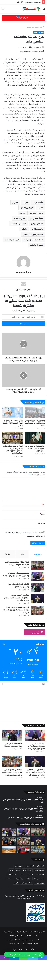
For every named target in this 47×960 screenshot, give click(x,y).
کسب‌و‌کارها (37, 229)
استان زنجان (27, 870)
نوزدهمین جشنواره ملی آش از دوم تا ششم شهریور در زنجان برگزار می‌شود (16, 610)
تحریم (14, 202)
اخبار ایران (37, 202)
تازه (22, 554)
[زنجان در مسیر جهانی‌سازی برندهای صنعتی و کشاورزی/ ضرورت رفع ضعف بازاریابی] (12, 438)
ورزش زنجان (39, 883)
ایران (25, 202)
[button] (24, 954)
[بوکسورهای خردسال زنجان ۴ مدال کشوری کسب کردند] (9, 841)
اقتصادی (17, 939)
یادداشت (12, 943)
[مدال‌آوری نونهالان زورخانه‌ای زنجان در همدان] (38, 849)
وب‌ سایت (41, 523)
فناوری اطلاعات (18, 223)
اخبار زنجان (30, 866)
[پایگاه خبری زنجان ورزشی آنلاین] (31, 8)
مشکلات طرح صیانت (33, 239)
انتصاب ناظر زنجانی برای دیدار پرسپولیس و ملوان (18, 585)
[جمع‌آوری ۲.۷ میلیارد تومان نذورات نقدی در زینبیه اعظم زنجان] (35, 412)
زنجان (28, 878)
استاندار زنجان (39, 870)
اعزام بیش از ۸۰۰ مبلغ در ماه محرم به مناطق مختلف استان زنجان (35, 448)
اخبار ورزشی (19, 866)
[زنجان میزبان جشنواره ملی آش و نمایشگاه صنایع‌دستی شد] (37, 565)
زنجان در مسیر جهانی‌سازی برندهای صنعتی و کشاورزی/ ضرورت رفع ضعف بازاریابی (13, 450)
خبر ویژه (30, 874)
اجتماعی (25, 939)
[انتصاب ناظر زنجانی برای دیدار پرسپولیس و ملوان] (37, 587)
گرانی (23, 229)
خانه (41, 27)
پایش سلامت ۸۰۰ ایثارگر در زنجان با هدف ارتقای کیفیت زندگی (13, 423)
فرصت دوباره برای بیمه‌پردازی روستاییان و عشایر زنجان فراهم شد (16, 574)
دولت (22, 213)
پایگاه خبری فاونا (27, 883)
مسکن (9, 878)
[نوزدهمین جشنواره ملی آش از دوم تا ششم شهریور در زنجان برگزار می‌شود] (37, 610)
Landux (12, 935)
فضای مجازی (36, 223)
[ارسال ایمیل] (30, 47)
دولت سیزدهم (36, 218)
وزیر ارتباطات (36, 245)
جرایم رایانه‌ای (26, 207)
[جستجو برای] (44, 9)
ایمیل (42, 514)
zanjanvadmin (36, 47)
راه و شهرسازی (39, 878)
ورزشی (32, 939)
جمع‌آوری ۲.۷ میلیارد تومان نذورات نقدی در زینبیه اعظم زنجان (35, 423)
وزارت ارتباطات (11, 239)
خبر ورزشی (40, 874)
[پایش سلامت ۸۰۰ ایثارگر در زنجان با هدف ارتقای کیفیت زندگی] (12, 412)
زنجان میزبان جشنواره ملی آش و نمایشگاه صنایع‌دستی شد (17, 563)
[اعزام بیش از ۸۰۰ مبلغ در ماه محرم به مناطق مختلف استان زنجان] (35, 438)
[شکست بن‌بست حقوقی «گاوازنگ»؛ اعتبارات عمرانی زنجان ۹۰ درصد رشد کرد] (37, 598)
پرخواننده (38, 554)
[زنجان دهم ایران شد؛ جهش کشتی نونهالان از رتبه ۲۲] (23, 849)
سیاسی (10, 939)
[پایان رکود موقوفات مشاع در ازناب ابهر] (9, 849)
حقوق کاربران (36, 213)
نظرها (7, 554)
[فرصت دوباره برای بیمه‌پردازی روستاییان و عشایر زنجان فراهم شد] (37, 576)
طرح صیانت (19, 218)
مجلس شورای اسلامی (32, 234)
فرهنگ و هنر (21, 943)
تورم (40, 207)
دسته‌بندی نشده (32, 27)
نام (43, 504)
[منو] (3, 9)
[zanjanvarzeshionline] (23, 18)
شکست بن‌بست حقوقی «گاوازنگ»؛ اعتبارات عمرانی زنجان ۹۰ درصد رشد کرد (16, 598)
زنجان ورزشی (18, 878)
